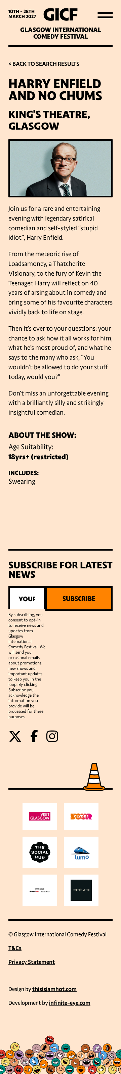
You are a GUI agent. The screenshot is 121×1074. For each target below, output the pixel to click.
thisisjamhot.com (54, 989)
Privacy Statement (31, 962)
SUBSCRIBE (79, 598)
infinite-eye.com (69, 1003)
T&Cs (15, 948)
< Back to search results (43, 63)
